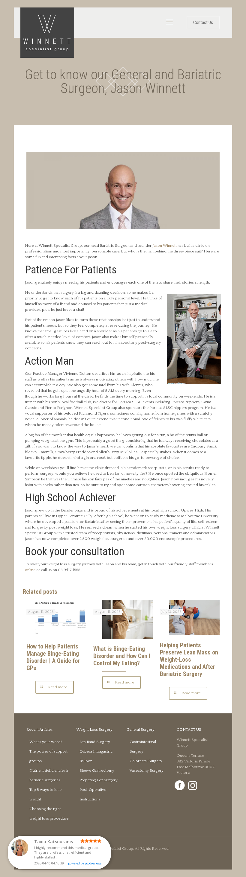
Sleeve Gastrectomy (97, 770)
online (30, 570)
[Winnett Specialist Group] (47, 32)
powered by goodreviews (84, 863)
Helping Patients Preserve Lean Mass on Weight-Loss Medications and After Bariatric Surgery (189, 659)
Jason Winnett (164, 245)
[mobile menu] (169, 22)
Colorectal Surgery (146, 761)
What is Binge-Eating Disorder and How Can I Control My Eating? (121, 656)
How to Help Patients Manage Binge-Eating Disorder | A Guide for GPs (53, 657)
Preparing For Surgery (99, 780)
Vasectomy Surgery (147, 770)
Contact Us (203, 22)
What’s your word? (45, 742)
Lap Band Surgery (95, 742)
